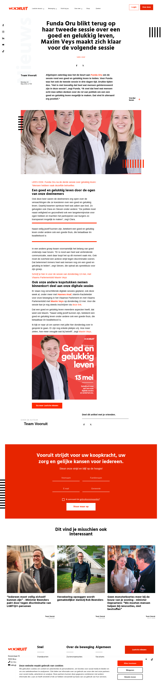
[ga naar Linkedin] (3, 38)
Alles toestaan (130, 663)
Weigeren (130, 670)
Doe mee (77, 8)
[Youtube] (3, 45)
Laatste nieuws (37, 8)
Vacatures (100, 656)
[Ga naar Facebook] (3, 25)
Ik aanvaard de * (83, 499)
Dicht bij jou (65, 8)
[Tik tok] (3, 51)
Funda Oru (96, 75)
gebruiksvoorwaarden (89, 499)
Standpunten (42, 656)
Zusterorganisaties (74, 656)
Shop (88, 8)
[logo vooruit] (18, 8)
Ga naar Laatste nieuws (47, 405)
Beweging (51, 8)
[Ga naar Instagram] (3, 32)
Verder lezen (132, 99)
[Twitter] (83, 66)
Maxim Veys (85, 331)
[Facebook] (76, 66)
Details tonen (130, 677)
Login (133, 7)
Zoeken (98, 8)
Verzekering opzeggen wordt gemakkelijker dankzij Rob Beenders (80, 599)
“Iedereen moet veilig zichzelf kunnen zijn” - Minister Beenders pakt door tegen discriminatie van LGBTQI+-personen (29, 602)
